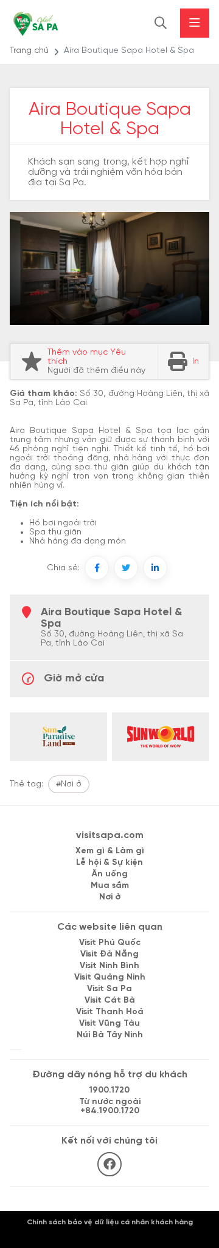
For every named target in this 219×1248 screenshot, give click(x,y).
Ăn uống (110, 874)
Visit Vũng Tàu (109, 1023)
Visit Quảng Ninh (109, 977)
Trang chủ (29, 50)
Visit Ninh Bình (109, 965)
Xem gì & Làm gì (109, 851)
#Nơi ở (69, 784)
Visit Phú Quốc (110, 942)
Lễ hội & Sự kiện (109, 862)
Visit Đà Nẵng (109, 954)
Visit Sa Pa (109, 989)
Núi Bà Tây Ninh (110, 1035)
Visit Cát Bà (110, 1000)
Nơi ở (109, 897)
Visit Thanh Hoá (110, 1012)
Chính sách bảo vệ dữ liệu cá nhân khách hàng (110, 1222)
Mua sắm (110, 885)
